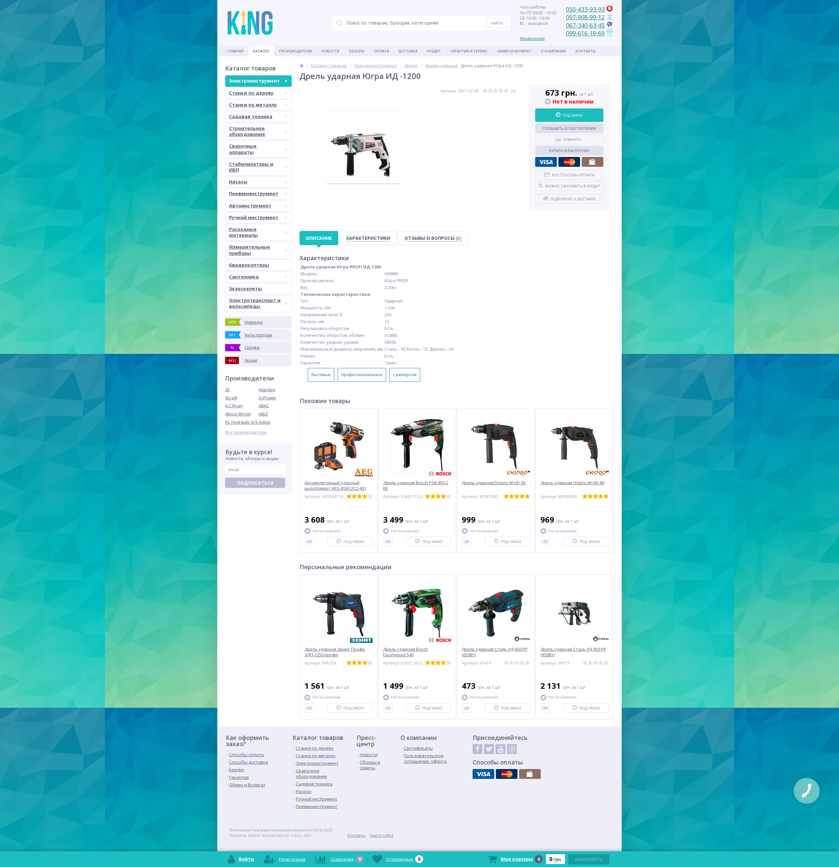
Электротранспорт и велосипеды (255, 303)
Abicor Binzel (238, 414)
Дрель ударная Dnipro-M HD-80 (572, 483)
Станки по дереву (251, 93)
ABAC (264, 406)
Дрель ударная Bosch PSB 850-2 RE (415, 485)
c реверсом (405, 374)
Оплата (381, 50)
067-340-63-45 (585, 25)
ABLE (263, 414)
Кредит (434, 50)
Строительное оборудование (247, 131)
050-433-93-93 (585, 9)
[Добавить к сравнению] (309, 541)
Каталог (261, 50)
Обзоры (356, 50)
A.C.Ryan (234, 406)
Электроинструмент (254, 81)
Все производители (245, 432)
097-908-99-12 (585, 17)
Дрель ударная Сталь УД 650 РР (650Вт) (495, 652)
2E (227, 390)
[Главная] (301, 65)
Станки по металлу (253, 105)
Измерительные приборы (249, 250)
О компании (553, 50)
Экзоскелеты (245, 288)
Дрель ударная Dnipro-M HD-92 (494, 483)
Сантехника (244, 277)
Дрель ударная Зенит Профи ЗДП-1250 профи (334, 652)
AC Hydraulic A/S (241, 422)
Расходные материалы (243, 232)
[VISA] (546, 162)
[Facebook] (477, 749)
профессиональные (361, 374)
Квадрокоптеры (249, 265)
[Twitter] (489, 749)
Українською (532, 38)
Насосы (238, 182)
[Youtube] (500, 749)
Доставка (408, 50)
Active (264, 422)
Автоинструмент (250, 205)
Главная (235, 50)
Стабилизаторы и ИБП (251, 167)
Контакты (585, 50)
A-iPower (267, 398)
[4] (500, 91)
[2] (490, 91)
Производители (295, 50)
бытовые (321, 374)
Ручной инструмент (253, 217)
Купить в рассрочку (569, 150)
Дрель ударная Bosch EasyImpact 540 (405, 652)
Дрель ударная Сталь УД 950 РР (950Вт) (573, 652)
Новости (330, 50)
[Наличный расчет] (592, 162)
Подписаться (255, 483)
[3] (495, 91)
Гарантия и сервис (468, 50)
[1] (485, 91)
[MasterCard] (569, 162)
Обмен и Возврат (514, 50)
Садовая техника (250, 116)
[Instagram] (512, 749)
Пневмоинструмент (253, 193)
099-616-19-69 (585, 33)
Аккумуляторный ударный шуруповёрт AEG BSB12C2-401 (335, 485)
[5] (506, 91)
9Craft (231, 398)
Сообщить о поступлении (569, 128)
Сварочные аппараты (243, 149)
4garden (267, 390)
